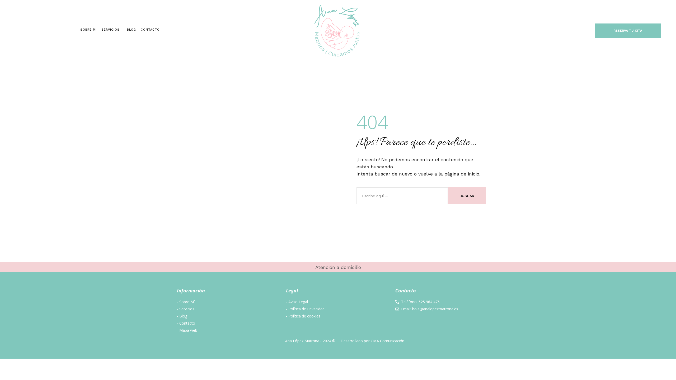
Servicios (110, 29)
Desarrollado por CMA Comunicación (372, 340)
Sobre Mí (88, 29)
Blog (131, 29)
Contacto (150, 29)
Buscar (466, 196)
